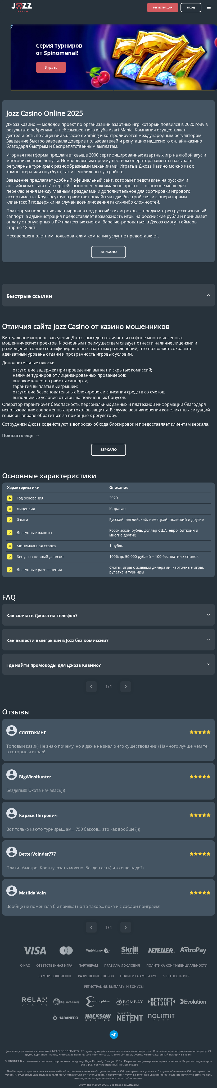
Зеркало (109, 251)
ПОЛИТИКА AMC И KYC (138, 976)
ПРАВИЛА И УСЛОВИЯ (122, 965)
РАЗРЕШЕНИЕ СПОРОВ (96, 976)
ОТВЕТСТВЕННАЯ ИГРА (54, 965)
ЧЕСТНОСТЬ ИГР (176, 976)
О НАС (25, 965)
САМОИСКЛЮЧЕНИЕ (55, 976)
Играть (51, 67)
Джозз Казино (20, 124)
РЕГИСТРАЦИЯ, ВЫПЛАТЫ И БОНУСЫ (114, 987)
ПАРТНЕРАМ (88, 965)
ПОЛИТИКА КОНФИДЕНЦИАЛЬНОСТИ (176, 965)
